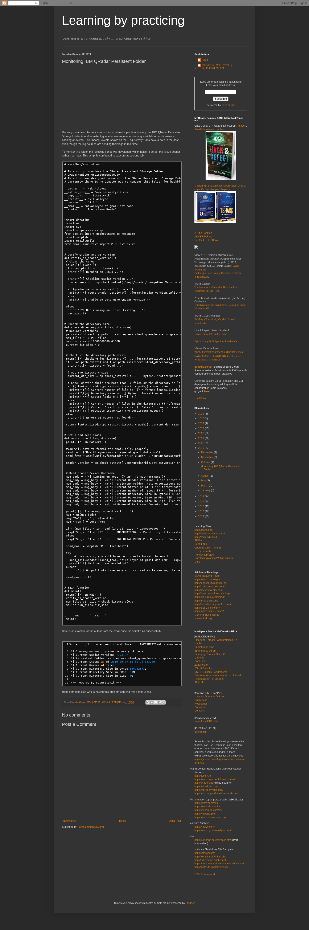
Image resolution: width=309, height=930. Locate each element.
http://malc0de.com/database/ (211, 867)
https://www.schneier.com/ (209, 611)
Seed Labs (200, 544)
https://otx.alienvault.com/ (208, 789)
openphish (200, 731)
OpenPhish (200, 700)
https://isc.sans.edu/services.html (213, 840)
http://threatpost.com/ (206, 600)
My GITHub (200, 398)
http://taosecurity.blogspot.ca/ (210, 583)
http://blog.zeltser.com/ (207, 607)
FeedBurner (228, 105)
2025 (201, 418)
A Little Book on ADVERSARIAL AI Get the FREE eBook (206, 237)
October (206, 462)
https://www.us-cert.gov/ (207, 579)
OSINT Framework (204, 874)
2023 (201, 428)
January (206, 490)
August (205, 475)
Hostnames (200, 703)
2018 (201, 496)
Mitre (197, 561)
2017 (201, 501)
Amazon (241, 125)
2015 (201, 511)
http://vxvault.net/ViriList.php (210, 856)
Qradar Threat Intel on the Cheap (210, 333)
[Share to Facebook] (159, 702)
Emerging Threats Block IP (209, 654)
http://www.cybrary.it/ (205, 537)
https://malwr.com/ (204, 853)
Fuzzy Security (202, 551)
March (205, 485)
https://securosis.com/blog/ (209, 597)
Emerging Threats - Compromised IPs (215, 640)
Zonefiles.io (201, 664)
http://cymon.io (202, 775)
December (207, 452)
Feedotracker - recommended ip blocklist (217, 675)
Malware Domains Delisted (209, 696)
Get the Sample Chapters (215, 189)
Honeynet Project (204, 554)
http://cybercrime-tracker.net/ (210, 860)
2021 (201, 438)
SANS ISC (200, 661)
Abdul (205, 59)
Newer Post (69, 820)
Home (122, 820)
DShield (199, 657)
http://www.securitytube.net (209, 533)
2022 (201, 433)
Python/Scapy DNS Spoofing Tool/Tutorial (215, 341)
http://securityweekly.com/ (208, 590)
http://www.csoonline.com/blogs (212, 593)
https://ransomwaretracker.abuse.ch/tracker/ (219, 863)
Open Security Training (207, 547)
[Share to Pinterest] (163, 702)
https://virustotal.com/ (206, 786)
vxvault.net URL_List (206, 721)
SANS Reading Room (206, 575)
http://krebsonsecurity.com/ (209, 586)
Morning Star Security (206, 614)
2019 (201, 447)
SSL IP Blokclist (203, 668)
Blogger (190, 903)
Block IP (199, 682)
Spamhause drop (204, 647)
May (204, 480)
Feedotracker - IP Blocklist (209, 678)
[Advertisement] (122, 97)
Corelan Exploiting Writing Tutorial (214, 558)
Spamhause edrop (205, 650)
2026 (201, 413)
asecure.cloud (202, 366)
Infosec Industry (203, 618)
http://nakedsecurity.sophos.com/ (212, 604)
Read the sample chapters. (209, 129)
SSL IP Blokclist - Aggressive (210, 671)
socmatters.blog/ (203, 530)
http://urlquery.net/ (204, 782)
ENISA (198, 540)
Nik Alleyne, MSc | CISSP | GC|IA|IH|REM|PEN (217, 67)
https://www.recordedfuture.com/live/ (214, 779)
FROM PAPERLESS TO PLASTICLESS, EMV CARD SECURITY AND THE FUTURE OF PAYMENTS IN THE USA (219, 355)
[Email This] (147, 702)
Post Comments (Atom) (91, 826)
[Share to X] (155, 702)
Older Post (175, 820)
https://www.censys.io (206, 802)
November (207, 457)
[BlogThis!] (151, 702)
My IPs (198, 643)
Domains (199, 707)
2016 (201, 506)
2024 (201, 423)
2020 (201, 443)
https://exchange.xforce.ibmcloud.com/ (216, 793)
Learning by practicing (123, 20)
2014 (201, 516)
